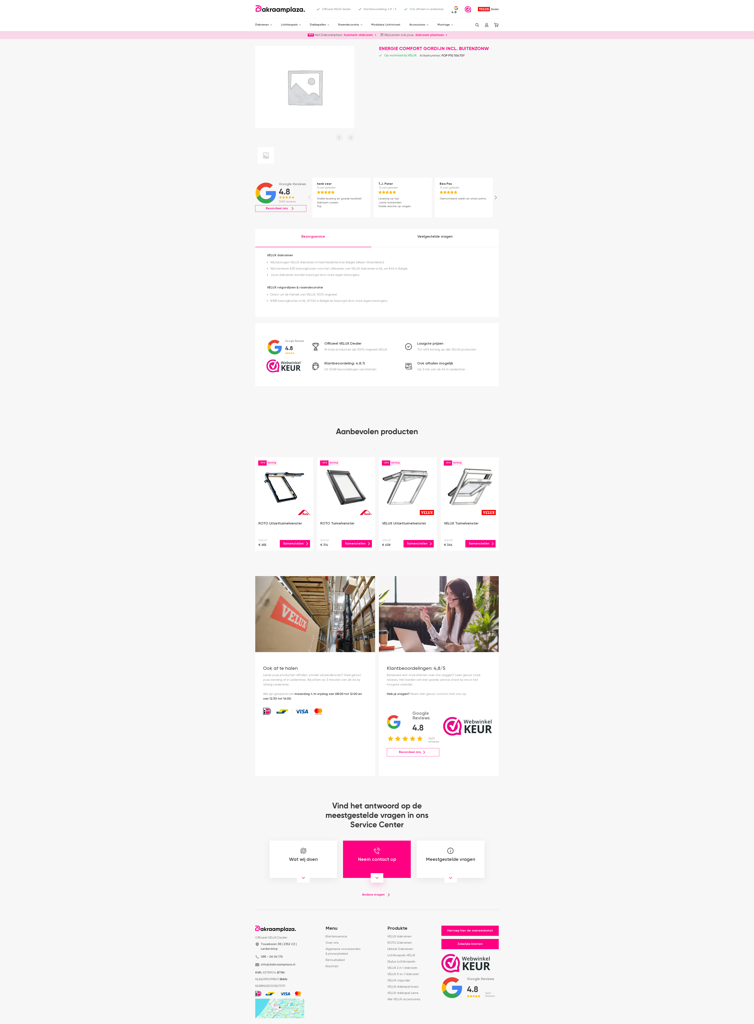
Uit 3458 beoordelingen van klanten (350, 369)
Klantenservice (336, 936)
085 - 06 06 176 (272, 956)
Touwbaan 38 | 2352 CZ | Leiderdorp (279, 947)
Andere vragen (373, 894)
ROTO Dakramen (399, 942)
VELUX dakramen (399, 936)
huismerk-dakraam (358, 35)
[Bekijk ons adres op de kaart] (279, 1008)
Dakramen (262, 24)
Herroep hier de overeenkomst (470, 930)
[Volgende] (496, 197)
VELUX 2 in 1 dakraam (402, 968)
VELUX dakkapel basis (403, 986)
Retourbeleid (335, 960)
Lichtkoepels (289, 24)
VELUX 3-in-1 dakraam (403, 974)
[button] (477, 25)
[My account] (486, 25)
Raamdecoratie (348, 24)
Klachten (332, 966)
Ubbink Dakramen (400, 949)
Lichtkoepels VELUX (401, 955)
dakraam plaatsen (429, 35)
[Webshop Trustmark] (468, 9)
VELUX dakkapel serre (402, 993)
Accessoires (417, 24)
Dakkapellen (318, 24)
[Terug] (309, 197)
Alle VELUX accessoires (403, 999)
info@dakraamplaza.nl (278, 964)
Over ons (332, 942)
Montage (443, 24)
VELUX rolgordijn (398, 980)
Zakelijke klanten (470, 944)
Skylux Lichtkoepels (401, 961)
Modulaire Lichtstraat (385, 24)
